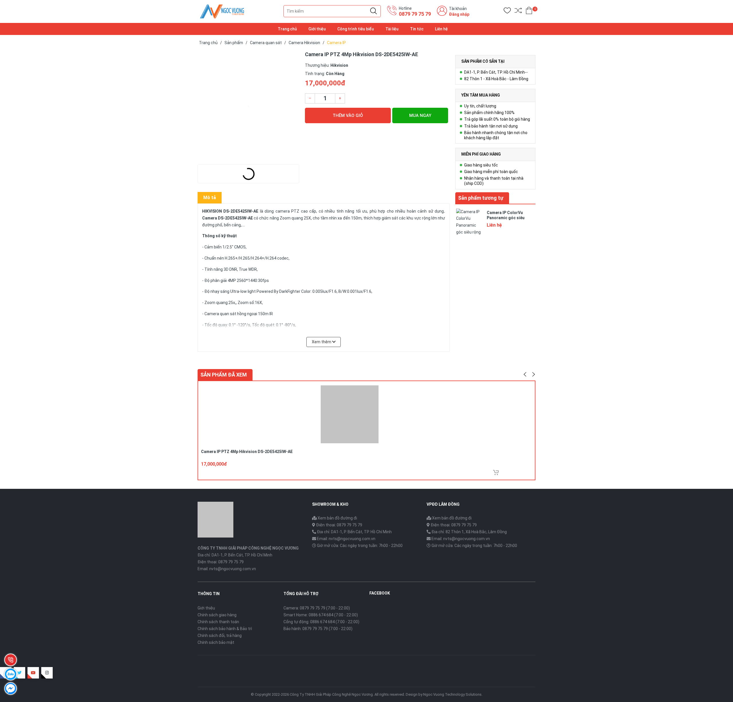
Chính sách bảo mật (216, 642)
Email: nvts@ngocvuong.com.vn (346, 538)
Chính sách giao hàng (217, 615)
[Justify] (373, 11)
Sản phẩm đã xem (223, 375)
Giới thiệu (317, 29)
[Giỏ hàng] (529, 11)
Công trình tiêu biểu (355, 29)
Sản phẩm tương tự (480, 198)
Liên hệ (441, 29)
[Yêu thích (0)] (507, 11)
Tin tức (416, 29)
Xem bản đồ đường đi (337, 518)
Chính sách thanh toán (218, 621)
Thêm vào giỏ (348, 115)
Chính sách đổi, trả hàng (220, 635)
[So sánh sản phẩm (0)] (518, 11)
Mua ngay (420, 115)
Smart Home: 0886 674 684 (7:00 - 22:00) (320, 615)
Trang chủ (287, 29)
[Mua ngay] (496, 472)
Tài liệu (392, 29)
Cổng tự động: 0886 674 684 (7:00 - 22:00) (321, 621)
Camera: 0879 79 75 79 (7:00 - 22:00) (316, 608)
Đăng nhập (459, 14)
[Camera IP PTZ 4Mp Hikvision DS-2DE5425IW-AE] (248, 106)
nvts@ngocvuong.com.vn (232, 568)
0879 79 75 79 (415, 14)
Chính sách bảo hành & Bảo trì (225, 628)
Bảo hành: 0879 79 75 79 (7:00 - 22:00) (317, 628)
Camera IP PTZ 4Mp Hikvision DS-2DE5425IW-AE (247, 451)
